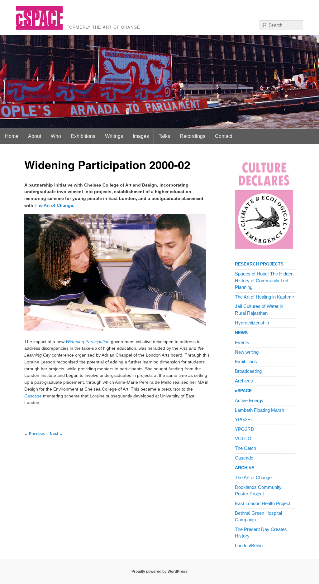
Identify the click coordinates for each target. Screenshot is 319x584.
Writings (114, 136)
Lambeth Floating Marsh (259, 410)
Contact (223, 136)
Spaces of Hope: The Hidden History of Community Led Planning (264, 280)
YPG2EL (244, 419)
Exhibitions (83, 136)
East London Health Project (262, 503)
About (34, 136)
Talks (164, 136)
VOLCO (243, 438)
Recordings (192, 136)
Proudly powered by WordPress (159, 571)
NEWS (241, 332)
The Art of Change (54, 205)
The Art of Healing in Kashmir (264, 296)
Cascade (244, 457)
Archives (244, 380)
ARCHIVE (244, 467)
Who (56, 136)
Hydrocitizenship (252, 322)
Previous (34, 433)
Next (56, 433)
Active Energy (249, 400)
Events (242, 342)
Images (141, 136)
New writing (247, 352)
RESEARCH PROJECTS (259, 264)
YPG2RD (244, 429)
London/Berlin (249, 545)
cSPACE (243, 390)
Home (11, 136)
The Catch (245, 448)
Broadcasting (248, 371)
